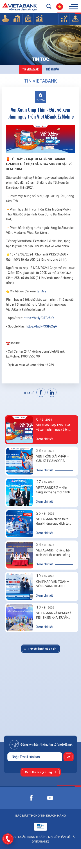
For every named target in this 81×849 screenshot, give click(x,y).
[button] (5, 18)
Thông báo (52, 69)
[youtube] (50, 797)
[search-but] (48, 6)
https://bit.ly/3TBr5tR (39, 318)
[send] (68, 756)
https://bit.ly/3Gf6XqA (41, 326)
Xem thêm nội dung (38, 772)
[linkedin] (52, 392)
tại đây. (42, 291)
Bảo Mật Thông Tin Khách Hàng (40, 815)
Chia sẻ (29, 393)
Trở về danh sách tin (42, 648)
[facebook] (41, 392)
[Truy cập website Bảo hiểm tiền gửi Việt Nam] (40, 827)
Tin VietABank (30, 69)
